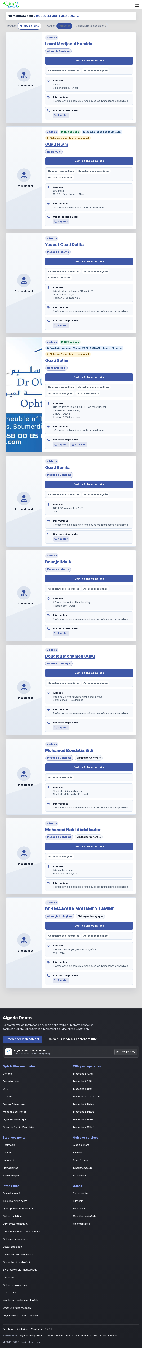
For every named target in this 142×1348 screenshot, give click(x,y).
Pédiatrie (8, 1096)
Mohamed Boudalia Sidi (69, 750)
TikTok (49, 1329)
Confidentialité (81, 1223)
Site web (80, 444)
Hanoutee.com (89, 1335)
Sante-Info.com (108, 1335)
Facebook (8, 1329)
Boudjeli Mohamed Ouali (70, 656)
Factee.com (72, 1335)
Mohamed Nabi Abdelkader (73, 829)
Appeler (63, 115)
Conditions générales (85, 1216)
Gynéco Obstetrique (14, 1119)
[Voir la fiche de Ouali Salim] (24, 394)
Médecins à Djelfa (83, 1111)
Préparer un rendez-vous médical (22, 1231)
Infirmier (77, 1152)
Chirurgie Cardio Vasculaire (18, 1127)
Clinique (7, 1152)
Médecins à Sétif (82, 1081)
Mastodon (37, 1329)
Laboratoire (9, 1160)
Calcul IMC (9, 1277)
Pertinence (64, 25)
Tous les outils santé (15, 1201)
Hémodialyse (10, 1167)
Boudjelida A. (58, 562)
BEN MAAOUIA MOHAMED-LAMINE (79, 909)
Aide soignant (81, 1144)
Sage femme (80, 1160)
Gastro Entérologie (59, 663)
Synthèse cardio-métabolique (20, 1269)
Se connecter (80, 1193)
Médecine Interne (58, 251)
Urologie (7, 1073)
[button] (29, 26)
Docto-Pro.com (54, 1335)
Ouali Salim (56, 360)
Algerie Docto (17, 1018)
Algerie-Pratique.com (31, 1335)
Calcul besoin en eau (15, 1285)
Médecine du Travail (14, 1111)
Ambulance (79, 1175)
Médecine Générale (59, 474)
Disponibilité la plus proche (91, 25)
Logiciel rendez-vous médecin (20, 1315)
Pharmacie (9, 1144)
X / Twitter (22, 1329)
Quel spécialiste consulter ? (19, 1208)
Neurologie (54, 151)
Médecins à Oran (82, 1088)
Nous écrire (79, 1208)
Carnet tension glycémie (17, 1262)
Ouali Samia (57, 467)
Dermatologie (11, 1081)
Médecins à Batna (83, 1104)
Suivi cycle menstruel (15, 1223)
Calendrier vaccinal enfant (18, 1254)
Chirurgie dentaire (58, 51)
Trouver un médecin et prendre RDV (72, 1039)
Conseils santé (11, 1193)
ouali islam (56, 144)
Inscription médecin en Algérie (20, 1300)
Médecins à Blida (83, 1119)
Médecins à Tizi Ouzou (86, 1096)
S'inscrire (78, 1201)
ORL (5, 1088)
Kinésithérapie (11, 1175)
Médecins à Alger (83, 1073)
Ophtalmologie (56, 367)
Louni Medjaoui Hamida (68, 44)
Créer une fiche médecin (17, 1308)
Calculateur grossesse (16, 1239)
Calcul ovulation (12, 1216)
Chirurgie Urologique (59, 916)
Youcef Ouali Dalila (64, 244)
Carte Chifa (9, 1292)
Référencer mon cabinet (22, 1039)
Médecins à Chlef (83, 1127)
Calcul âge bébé (12, 1246)
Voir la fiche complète (89, 60)
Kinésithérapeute (82, 1167)
